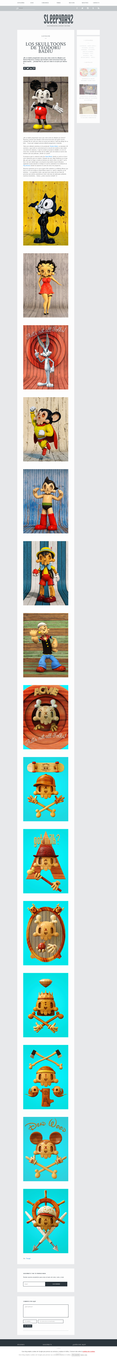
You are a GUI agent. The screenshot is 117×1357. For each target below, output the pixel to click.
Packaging (84, 49)
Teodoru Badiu (54, 146)
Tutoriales (86, 53)
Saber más (84, 1355)
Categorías (20, 3)
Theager (28, 1258)
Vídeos (93, 57)
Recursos (86, 55)
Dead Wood (48, 156)
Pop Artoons (27, 166)
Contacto (96, 3)
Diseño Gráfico (92, 46)
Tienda (59, 3)
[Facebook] (24, 69)
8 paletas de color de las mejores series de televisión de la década (88, 98)
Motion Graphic (85, 57)
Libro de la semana (88, 51)
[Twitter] (27, 69)
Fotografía (91, 49)
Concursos (45, 3)
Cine (91, 55)
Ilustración (45, 36)
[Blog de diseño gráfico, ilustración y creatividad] (58, 20)
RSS (99, 8)
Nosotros (85, 3)
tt (82, 8)
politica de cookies (89, 1351)
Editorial (91, 48)
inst (88, 8)
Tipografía (84, 48)
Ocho (32, 3)
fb (77, 8)
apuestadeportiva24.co (6, 1343)
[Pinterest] (34, 69)
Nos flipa (72, 3)
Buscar (17, 8)
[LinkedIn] (30, 69)
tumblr (93, 8)
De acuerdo (75, 1355)
